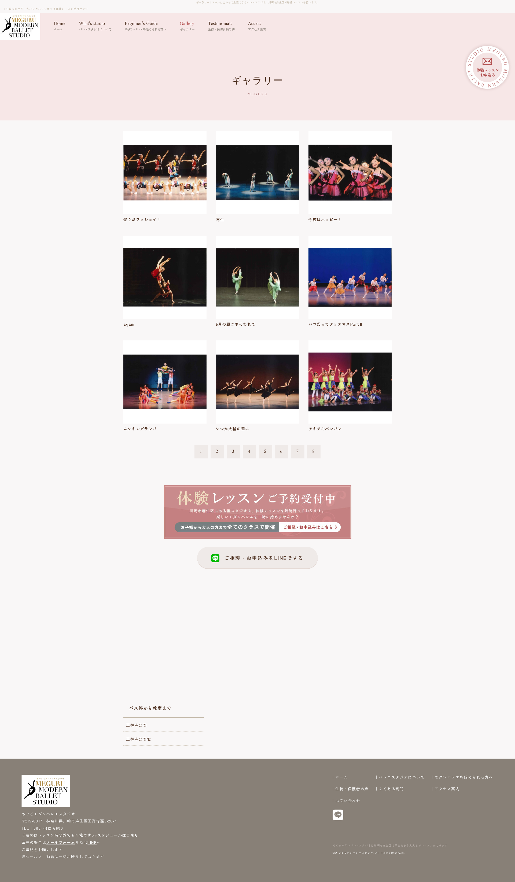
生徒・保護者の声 (352, 788)
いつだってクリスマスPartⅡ (335, 324)
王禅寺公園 (136, 725)
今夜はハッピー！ (325, 219)
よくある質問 (391, 788)
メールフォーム (60, 842)
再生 (220, 219)
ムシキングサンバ (140, 428)
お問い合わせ (347, 800)
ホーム (341, 777)
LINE (92, 842)
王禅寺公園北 (138, 739)
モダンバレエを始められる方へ (464, 777)
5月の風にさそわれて (236, 324)
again (129, 324)
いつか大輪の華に (232, 428)
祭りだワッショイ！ (142, 219)
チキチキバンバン (325, 428)
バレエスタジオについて (402, 777)
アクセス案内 (447, 788)
